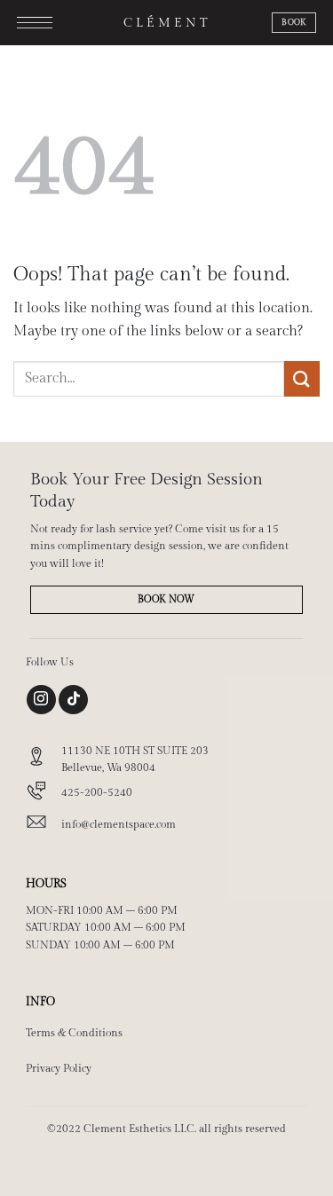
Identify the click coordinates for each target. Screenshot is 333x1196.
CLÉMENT (166, 23)
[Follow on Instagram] (41, 699)
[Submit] (302, 378)
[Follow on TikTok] (73, 699)
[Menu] (34, 26)
